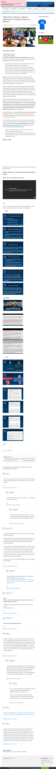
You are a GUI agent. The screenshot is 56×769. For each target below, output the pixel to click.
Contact (42, 764)
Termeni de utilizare (45, 760)
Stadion (36, 8)
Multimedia (13, 8)
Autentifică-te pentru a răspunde (10, 487)
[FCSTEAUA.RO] (28, 6)
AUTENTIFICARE (6, 11)
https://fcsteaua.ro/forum (7, 4)
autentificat (10, 751)
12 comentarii (33, 25)
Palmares (30, 8)
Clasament (22, 8)
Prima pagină (6, 8)
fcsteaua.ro (12, 758)
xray (5, 25)
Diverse (43, 8)
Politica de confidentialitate (47, 762)
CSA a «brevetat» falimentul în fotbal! (15, 126)
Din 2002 (51, 758)
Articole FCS (9, 450)
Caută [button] (13, 11)
